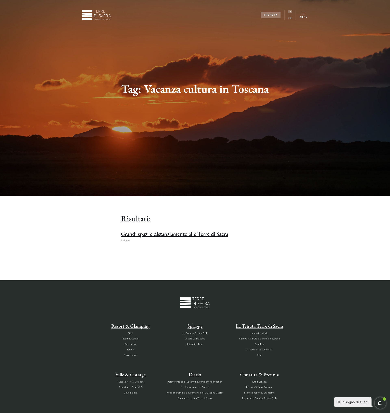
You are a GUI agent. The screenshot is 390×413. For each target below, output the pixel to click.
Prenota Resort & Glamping (259, 392)
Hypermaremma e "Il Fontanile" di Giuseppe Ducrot (195, 392)
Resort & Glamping (130, 326)
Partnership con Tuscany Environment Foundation (194, 381)
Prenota (271, 15)
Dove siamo (130, 355)
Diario (195, 374)
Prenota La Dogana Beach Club (259, 398)
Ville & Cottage (130, 374)
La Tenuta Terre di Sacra (259, 326)
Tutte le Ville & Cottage (130, 381)
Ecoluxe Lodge (130, 338)
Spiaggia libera (194, 344)
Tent (130, 333)
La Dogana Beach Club (195, 333)
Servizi (130, 349)
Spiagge (195, 326)
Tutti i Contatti (259, 381)
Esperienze (131, 344)
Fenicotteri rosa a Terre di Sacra (195, 398)
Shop (259, 355)
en (290, 18)
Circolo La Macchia (195, 338)
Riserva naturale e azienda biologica (259, 338)
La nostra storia (259, 333)
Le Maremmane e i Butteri (195, 387)
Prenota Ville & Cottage (259, 387)
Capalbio (259, 344)
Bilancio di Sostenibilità (259, 349)
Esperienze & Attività (130, 387)
